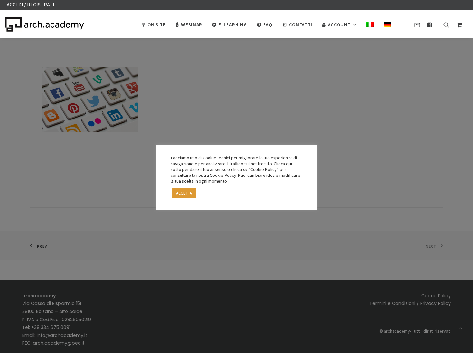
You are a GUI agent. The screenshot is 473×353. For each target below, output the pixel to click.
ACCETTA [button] (184, 193)
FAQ (267, 25)
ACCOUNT (339, 25)
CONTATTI (300, 25)
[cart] (457, 24)
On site (156, 25)
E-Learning (232, 25)
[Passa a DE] (385, 24)
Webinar (191, 25)
